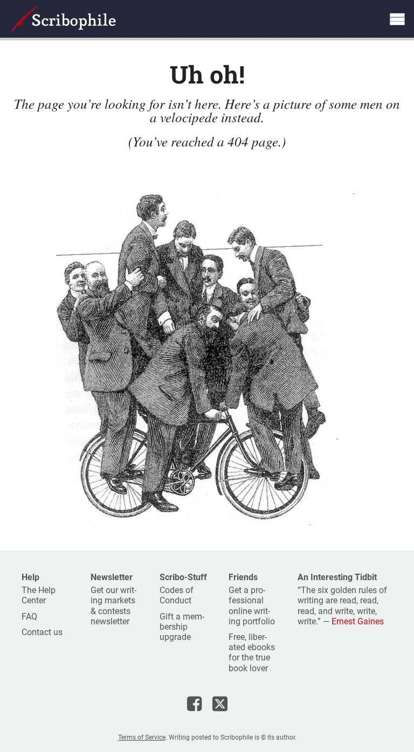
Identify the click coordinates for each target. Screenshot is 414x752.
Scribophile (63, 18)
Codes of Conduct (177, 595)
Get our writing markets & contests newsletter (113, 605)
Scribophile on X (219, 703)
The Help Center (39, 595)
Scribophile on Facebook (194, 703)
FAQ (29, 616)
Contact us (42, 632)
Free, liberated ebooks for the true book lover (252, 652)
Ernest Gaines (358, 621)
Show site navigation (397, 19)
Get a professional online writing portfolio (252, 605)
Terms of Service (141, 737)
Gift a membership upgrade (182, 626)
